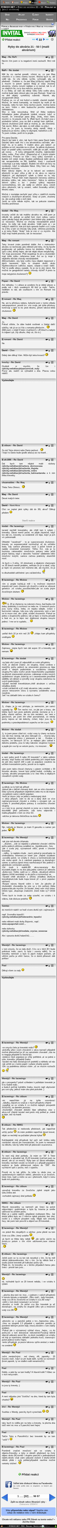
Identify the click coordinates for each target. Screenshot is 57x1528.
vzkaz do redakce (15, 1513)
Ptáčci (25, 3)
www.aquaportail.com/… (14, 924)
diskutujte (41, 1513)
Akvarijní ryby (16, 26)
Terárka (52, 3)
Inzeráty (50, 14)
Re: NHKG (18, 1125)
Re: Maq (14, 211)
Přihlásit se (50, 7)
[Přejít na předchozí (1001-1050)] (36, 40)
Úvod (7, 14)
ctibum (7, 445)
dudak (5, 211)
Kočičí (16, 3)
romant (7, 299)
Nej (7, 19)
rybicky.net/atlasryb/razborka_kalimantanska (23, 473)
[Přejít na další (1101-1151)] (44, 40)
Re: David (15, 281)
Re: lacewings (17, 526)
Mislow (5, 599)
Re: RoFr (12, 57)
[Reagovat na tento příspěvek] (46, 57)
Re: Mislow (21, 580)
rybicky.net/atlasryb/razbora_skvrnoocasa (22, 466)
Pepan (5, 281)
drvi (4, 1407)
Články (35, 14)
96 (34, 1496)
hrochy (5, 362)
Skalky (43, 3)
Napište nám (38, 1526)
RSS (23, 1526)
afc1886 (7, 460)
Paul (4, 965)
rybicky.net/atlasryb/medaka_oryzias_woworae (24, 931)
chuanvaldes (8, 482)
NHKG (5, 1203)
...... (21, 1496)
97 (38, 1496)
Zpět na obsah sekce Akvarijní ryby (28, 1502)
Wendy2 (6, 945)
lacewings (9, 580)
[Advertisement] (28, 411)
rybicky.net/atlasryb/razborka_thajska (20, 468)
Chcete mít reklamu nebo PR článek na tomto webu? (28, 1519)
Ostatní (49, 19)
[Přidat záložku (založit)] (1, 1527)
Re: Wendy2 (22, 837)
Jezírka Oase (28, 1522)
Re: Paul (16, 1352)
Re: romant (13, 240)
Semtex (5, 906)
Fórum (35, 19)
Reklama (29, 1526)
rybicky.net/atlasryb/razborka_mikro (19, 471)
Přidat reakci (12, 39)
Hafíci (7, 3)
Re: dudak (14, 70)
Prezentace (21, 19)
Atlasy (21, 14)
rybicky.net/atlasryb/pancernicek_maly (20, 368)
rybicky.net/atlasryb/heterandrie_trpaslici (22, 917)
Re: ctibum (21, 1096)
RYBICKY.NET (8, 7)
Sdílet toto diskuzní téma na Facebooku (32, 1483)
